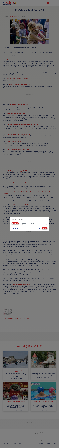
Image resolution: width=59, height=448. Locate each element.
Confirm (45, 228)
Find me (16, 223)
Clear (39, 228)
